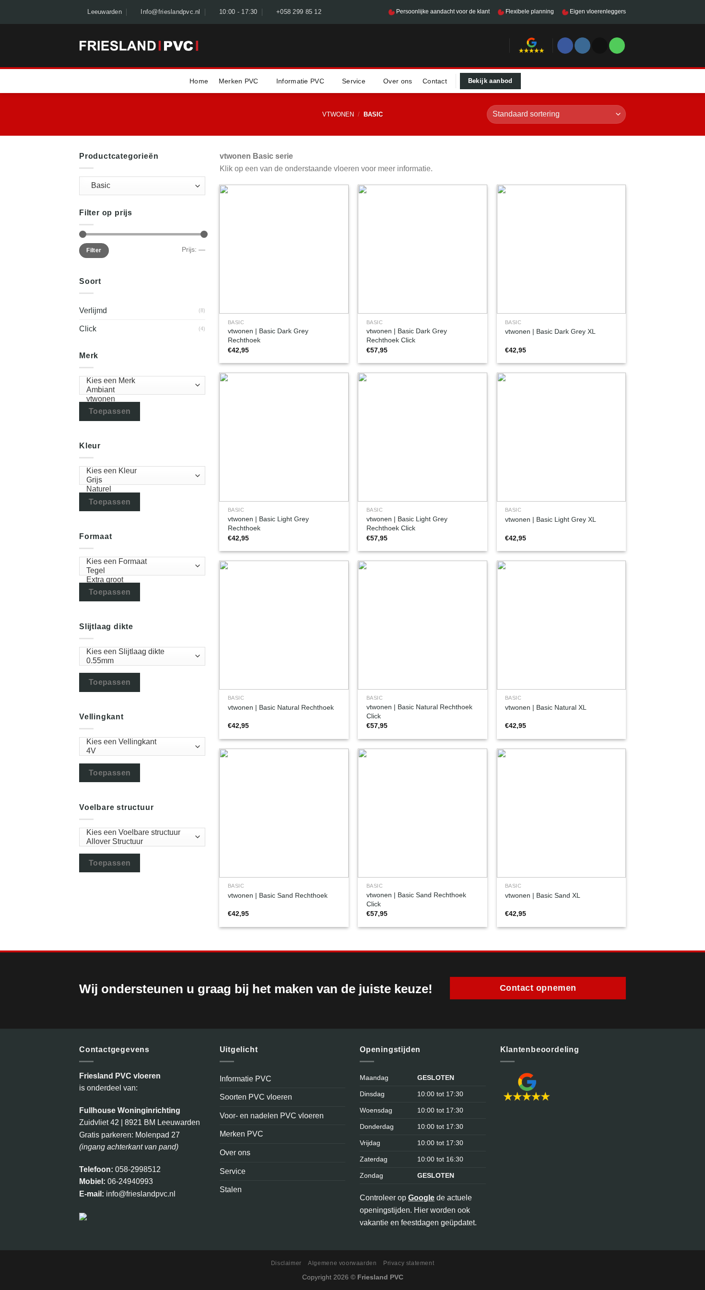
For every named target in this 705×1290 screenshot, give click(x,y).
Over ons (397, 81)
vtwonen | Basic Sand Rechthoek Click (416, 899)
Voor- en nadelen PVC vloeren (272, 1116)
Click (87, 329)
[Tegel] (139, 570)
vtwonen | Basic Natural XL (546, 707)
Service (353, 81)
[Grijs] (139, 480)
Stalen (231, 1189)
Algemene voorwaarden (342, 1263)
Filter (93, 250)
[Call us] (617, 45)
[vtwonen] (139, 399)
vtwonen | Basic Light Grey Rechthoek (268, 523)
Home (198, 81)
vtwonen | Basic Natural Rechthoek (281, 707)
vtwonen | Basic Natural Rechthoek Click (419, 711)
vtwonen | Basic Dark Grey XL (550, 331)
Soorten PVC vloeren (256, 1097)
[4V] (139, 751)
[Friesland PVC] (139, 45)
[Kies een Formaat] (139, 561)
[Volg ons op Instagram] (582, 45)
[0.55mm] (139, 661)
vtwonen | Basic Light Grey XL (550, 519)
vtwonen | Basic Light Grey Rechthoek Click (406, 523)
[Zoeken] (499, 45)
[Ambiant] (139, 390)
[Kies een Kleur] (139, 471)
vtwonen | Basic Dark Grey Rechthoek (268, 335)
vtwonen (338, 114)
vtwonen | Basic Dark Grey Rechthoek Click (406, 335)
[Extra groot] (139, 580)
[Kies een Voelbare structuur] (139, 832)
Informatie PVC (300, 81)
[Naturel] (139, 489)
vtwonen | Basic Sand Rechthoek (278, 895)
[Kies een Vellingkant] (139, 742)
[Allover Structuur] (139, 841)
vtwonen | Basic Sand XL (542, 895)
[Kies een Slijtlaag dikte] (139, 652)
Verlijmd (93, 310)
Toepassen (110, 411)
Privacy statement (408, 1263)
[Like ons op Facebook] (565, 45)
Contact (435, 81)
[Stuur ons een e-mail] (600, 45)
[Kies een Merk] (139, 381)
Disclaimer (286, 1263)
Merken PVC (238, 81)
